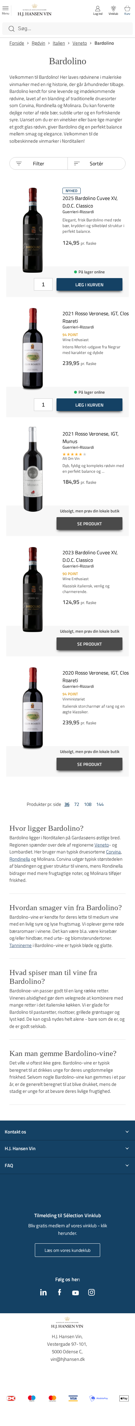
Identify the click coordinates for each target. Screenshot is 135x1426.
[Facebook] (59, 1294)
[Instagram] (91, 1294)
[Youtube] (75, 1293)
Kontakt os (15, 1131)
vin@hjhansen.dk (68, 1359)
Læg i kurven (89, 284)
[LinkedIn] (43, 1294)
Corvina (113, 851)
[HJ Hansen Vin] (34, 11)
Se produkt (89, 523)
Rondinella (19, 859)
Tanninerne (20, 945)
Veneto (101, 844)
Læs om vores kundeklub (67, 1250)
